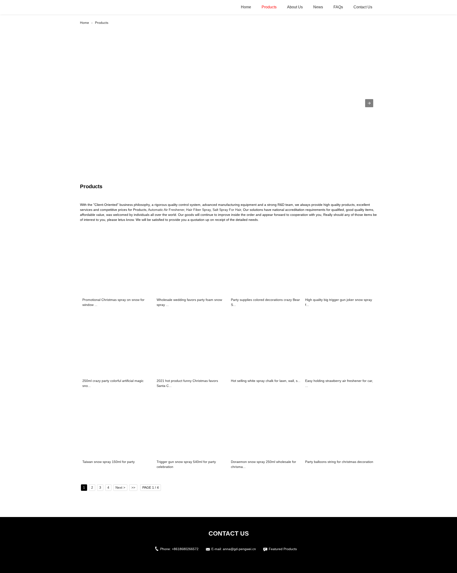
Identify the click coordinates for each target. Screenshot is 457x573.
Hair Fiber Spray (198, 210)
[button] (369, 103)
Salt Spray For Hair (227, 210)
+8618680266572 (185, 549)
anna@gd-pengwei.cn (239, 549)
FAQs (338, 7)
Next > (120, 487)
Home (246, 7)
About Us (295, 7)
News (318, 7)
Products (269, 7)
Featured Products (283, 549)
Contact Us (362, 7)
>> (133, 487)
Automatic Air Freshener (166, 210)
